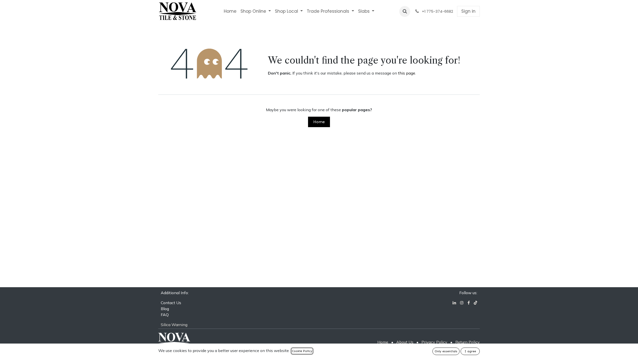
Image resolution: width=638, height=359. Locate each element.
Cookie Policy (302, 351)
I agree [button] (470, 351)
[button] (404, 11)
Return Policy (467, 342)
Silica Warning (174, 324)
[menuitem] (230, 11)
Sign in (468, 11)
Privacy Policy (434, 342)
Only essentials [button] (446, 351)
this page (406, 73)
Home (319, 121)
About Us (404, 342)
